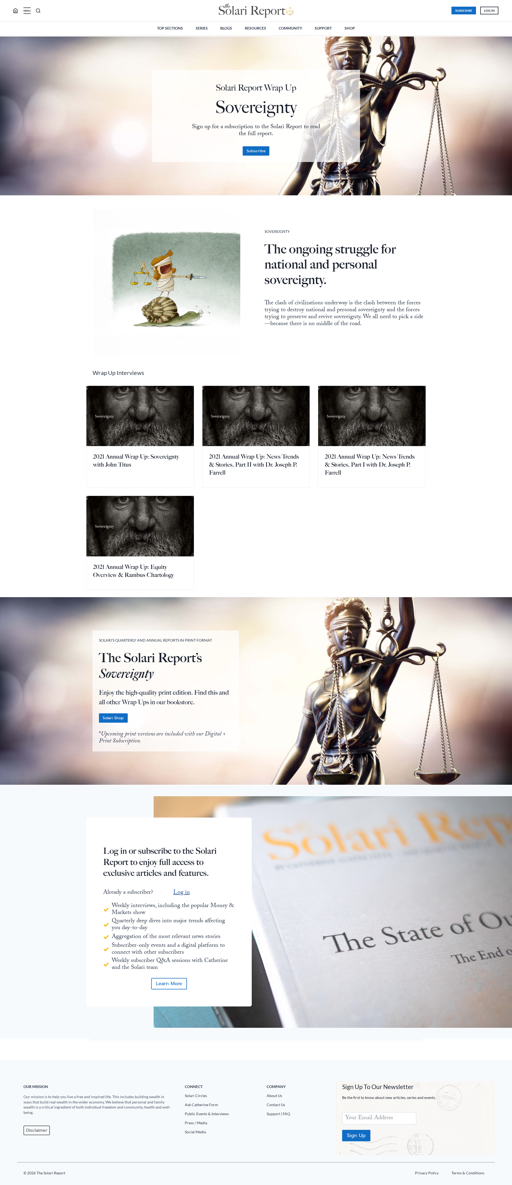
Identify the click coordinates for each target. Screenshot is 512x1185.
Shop (350, 28)
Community (290, 28)
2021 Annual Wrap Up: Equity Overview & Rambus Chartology (133, 571)
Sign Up (356, 1135)
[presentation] (140, 416)
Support (323, 28)
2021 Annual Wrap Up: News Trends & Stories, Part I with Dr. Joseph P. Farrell (370, 464)
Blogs (226, 28)
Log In (489, 11)
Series (202, 28)
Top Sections (170, 28)
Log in (181, 893)
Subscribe (463, 11)
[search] (17, 10)
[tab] (251, 788)
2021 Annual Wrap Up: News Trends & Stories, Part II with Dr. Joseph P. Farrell (254, 464)
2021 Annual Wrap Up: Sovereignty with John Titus (136, 460)
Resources (255, 28)
